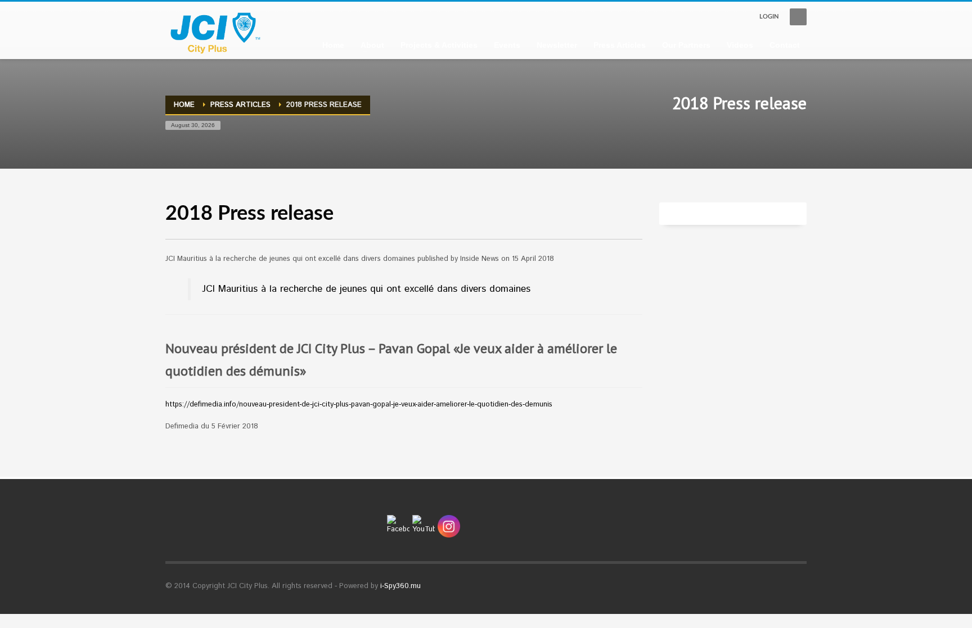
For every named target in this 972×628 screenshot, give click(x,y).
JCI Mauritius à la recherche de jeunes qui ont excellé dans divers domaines (366, 289)
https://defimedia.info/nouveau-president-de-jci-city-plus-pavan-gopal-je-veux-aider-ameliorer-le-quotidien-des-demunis (358, 404)
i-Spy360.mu (400, 586)
